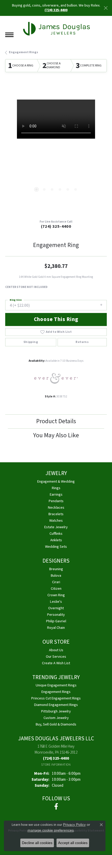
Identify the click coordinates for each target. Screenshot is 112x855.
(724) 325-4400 (56, 226)
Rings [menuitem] (56, 488)
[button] (36, 189)
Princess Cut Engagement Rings (56, 698)
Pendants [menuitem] (56, 501)
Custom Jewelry (56, 718)
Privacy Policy (74, 824)
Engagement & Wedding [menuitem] (56, 481)
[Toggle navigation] (9, 34)
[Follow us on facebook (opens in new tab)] (56, 806)
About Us (56, 650)
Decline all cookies (37, 843)
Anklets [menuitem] (56, 540)
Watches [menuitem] (56, 520)
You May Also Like (56, 435)
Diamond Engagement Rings (56, 705)
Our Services (56, 656)
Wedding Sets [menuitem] (56, 546)
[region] (56, 150)
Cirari (56, 582)
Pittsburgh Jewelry (56, 711)
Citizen (56, 588)
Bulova (56, 575)
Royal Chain (56, 627)
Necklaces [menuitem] (56, 507)
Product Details (56, 421)
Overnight (56, 608)
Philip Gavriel (56, 621)
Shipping (30, 342)
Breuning (56, 569)
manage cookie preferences (51, 830)
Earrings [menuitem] (56, 494)
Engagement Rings (23, 52)
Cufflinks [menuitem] (56, 533)
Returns (82, 342)
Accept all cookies (73, 843)
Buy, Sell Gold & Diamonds (56, 724)
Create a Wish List (56, 663)
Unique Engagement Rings (56, 685)
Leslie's (56, 601)
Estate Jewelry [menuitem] (56, 527)
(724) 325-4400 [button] (56, 10)
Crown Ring (56, 595)
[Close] (105, 8)
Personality (56, 614)
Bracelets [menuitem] (56, 514)
